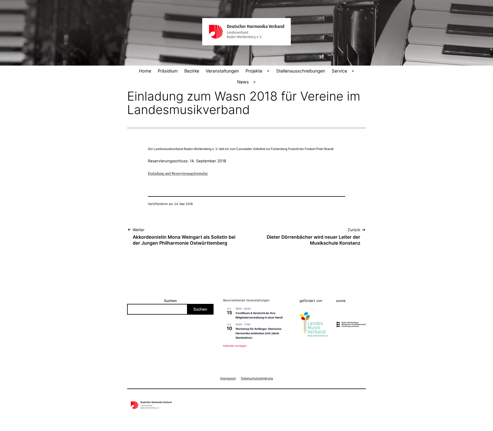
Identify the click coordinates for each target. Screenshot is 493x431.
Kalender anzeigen (235, 345)
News (243, 82)
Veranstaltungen (222, 71)
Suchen (170, 301)
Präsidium (168, 71)
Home (145, 71)
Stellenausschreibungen (300, 71)
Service (339, 71)
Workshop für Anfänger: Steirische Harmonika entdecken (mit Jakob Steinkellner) (258, 333)
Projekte (254, 71)
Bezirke (191, 71)
